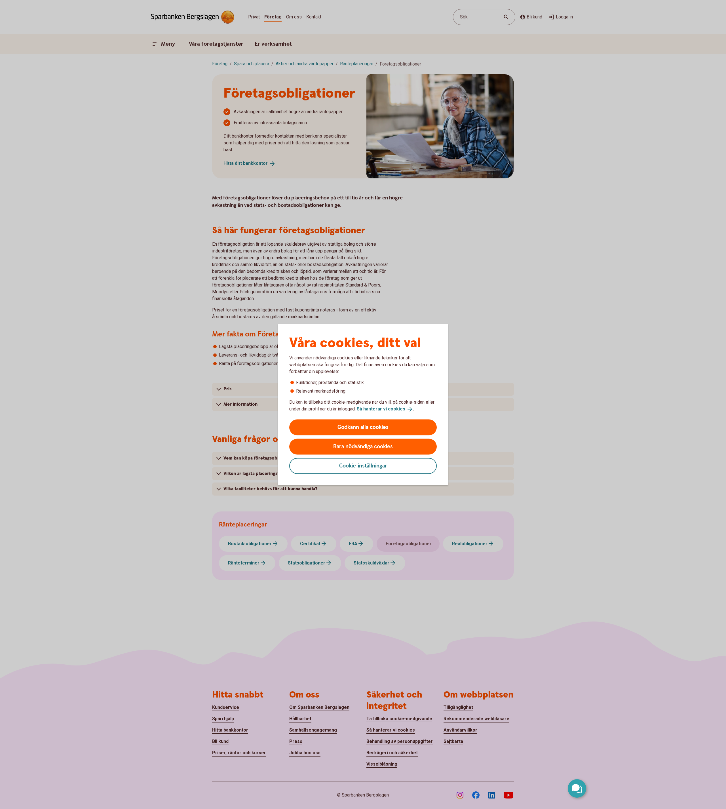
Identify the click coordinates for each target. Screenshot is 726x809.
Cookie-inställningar (363, 465)
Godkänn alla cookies (363, 427)
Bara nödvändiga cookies (363, 446)
